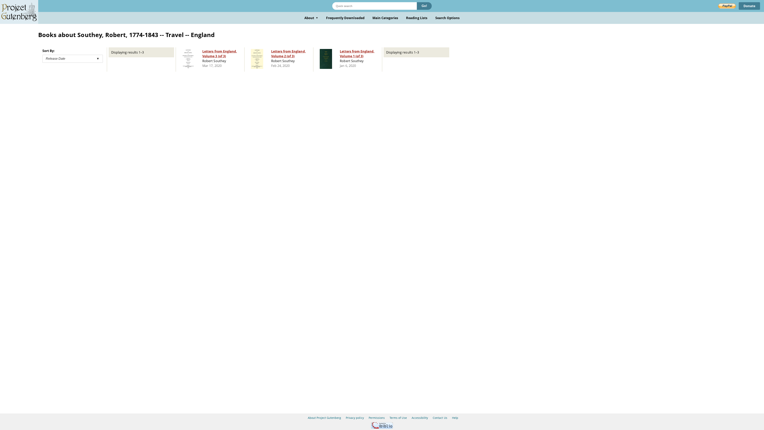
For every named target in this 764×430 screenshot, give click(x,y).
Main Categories (385, 18)
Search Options (447, 18)
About (311, 18)
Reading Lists (416, 18)
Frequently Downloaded (345, 18)
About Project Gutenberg (324, 418)
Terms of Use (398, 418)
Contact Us (440, 418)
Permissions (377, 418)
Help (455, 418)
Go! (424, 6)
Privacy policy (355, 418)
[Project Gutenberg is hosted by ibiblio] (382, 427)
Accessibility (420, 418)
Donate (749, 6)
